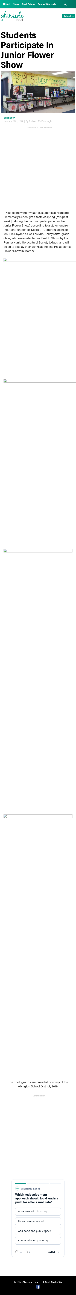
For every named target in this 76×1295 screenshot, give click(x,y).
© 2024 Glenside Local (26, 1282)
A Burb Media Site (52, 1282)
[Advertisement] (38, 167)
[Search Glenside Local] (65, 4)
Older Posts (38, 1264)
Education (9, 117)
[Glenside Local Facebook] (38, 1286)
